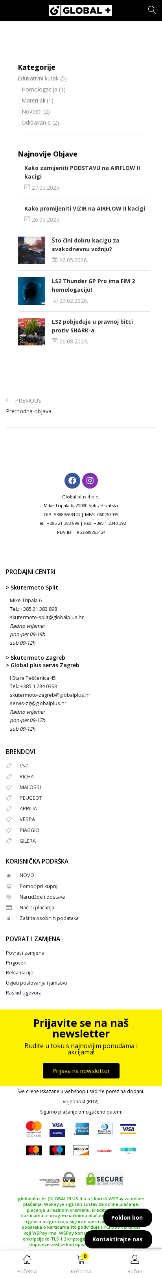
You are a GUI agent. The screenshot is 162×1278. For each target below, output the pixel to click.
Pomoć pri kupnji (39, 886)
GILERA (28, 841)
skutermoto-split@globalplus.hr (47, 617)
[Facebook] (72, 481)
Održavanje (36, 122)
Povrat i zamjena (25, 953)
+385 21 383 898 (63, 523)
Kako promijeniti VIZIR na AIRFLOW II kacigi (84, 208)
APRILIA (28, 808)
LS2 (24, 765)
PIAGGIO (29, 830)
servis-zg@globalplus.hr (38, 703)
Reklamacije (19, 972)
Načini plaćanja (37, 907)
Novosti (32, 111)
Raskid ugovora (24, 992)
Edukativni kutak (38, 78)
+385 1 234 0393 (38, 686)
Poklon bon (127, 1217)
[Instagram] (90, 481)
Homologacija (39, 89)
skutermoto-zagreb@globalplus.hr (50, 695)
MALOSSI (30, 787)
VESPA (27, 819)
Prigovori (16, 962)
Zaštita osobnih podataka (49, 918)
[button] (81, 1266)
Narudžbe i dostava (42, 897)
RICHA (27, 776)
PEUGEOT (31, 798)
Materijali (33, 100)
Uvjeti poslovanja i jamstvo (36, 982)
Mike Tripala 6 (26, 600)
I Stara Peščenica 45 (33, 678)
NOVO (27, 875)
